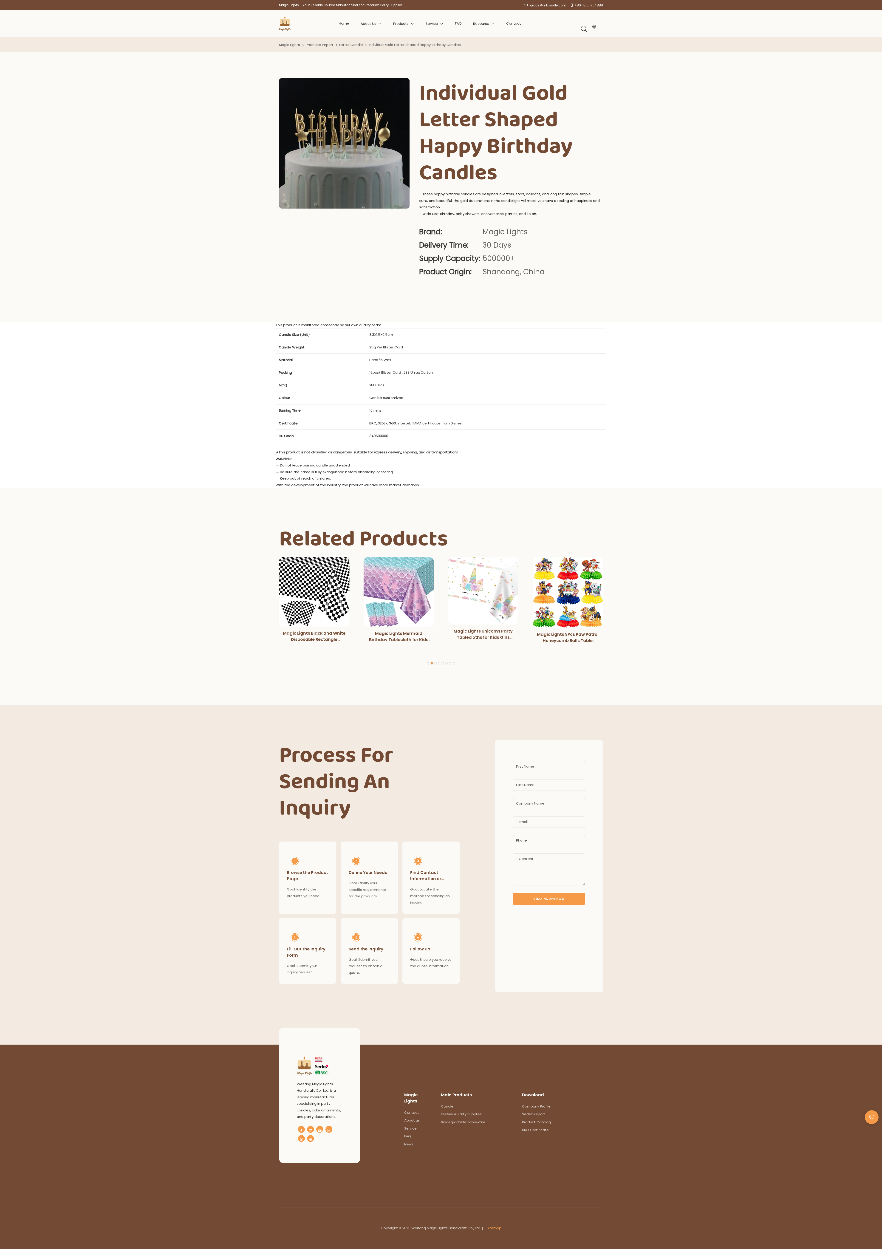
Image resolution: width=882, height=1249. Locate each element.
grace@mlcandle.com (548, 5)
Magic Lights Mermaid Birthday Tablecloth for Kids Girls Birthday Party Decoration (398, 636)
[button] (428, 663)
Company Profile (536, 1106)
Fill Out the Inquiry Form (306, 952)
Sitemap (494, 1228)
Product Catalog (536, 1122)
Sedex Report (533, 1114)
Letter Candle (351, 44)
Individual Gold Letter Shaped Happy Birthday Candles (415, 44)
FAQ (407, 1136)
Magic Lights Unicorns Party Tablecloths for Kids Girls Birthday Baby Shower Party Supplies (483, 634)
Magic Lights (289, 44)
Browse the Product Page (307, 876)
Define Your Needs (368, 872)
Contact (411, 1112)
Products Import (320, 44)
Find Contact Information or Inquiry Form (425, 876)
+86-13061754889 (589, 5)
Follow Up (420, 949)
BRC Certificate (535, 1129)
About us (412, 1120)
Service (410, 1128)
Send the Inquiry (366, 949)
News (408, 1144)
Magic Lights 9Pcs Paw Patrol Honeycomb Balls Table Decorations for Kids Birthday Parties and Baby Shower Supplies (568, 637)
